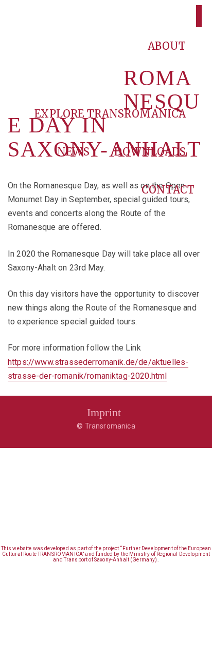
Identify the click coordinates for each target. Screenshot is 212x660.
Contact (168, 189)
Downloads (151, 151)
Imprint (104, 412)
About (168, 46)
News (74, 151)
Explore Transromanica (111, 113)
